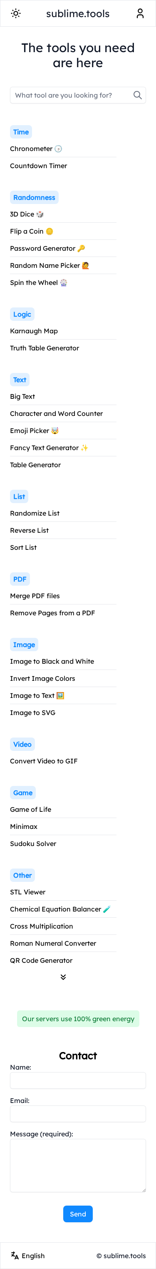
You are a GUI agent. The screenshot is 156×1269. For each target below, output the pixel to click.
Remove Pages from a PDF (52, 613)
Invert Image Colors (42, 678)
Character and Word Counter (56, 413)
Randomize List (34, 513)
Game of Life (30, 809)
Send (78, 1214)
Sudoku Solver (33, 843)
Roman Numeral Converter (53, 943)
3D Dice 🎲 (27, 214)
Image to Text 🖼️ (37, 695)
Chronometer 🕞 (36, 148)
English (33, 1255)
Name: (20, 1067)
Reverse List (29, 530)
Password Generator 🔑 (47, 248)
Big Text (22, 396)
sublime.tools (78, 13)
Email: (20, 1100)
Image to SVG (32, 712)
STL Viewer (27, 892)
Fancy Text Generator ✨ (49, 447)
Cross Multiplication (41, 926)
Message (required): (41, 1134)
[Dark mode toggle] (16, 13)
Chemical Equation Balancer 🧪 (60, 909)
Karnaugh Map (34, 331)
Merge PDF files (35, 596)
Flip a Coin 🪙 (32, 231)
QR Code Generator (41, 960)
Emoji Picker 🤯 (34, 430)
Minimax (23, 826)
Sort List (23, 547)
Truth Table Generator (44, 348)
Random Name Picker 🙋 (50, 265)
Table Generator (35, 465)
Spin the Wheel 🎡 (39, 282)
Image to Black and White (52, 661)
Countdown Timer (38, 165)
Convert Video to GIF (44, 761)
